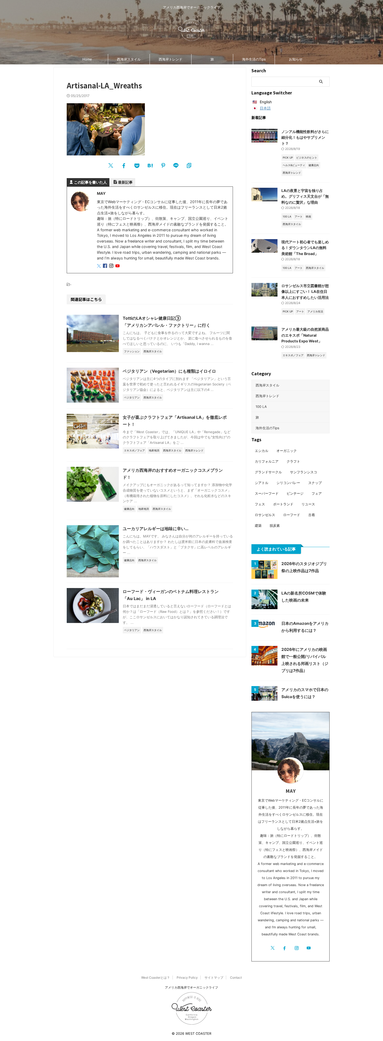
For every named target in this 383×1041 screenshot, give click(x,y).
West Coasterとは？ (155, 977)
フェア (317, 493)
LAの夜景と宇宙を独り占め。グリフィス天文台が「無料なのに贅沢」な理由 (305, 196)
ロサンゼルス (265, 515)
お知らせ (295, 59)
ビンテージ (295, 493)
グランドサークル (268, 472)
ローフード (291, 515)
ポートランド (283, 504)
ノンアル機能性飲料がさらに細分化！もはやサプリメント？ (305, 137)
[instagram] (111, 266)
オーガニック (286, 451)
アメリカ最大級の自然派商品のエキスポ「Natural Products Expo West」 (305, 335)
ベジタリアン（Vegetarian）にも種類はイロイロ (169, 371)
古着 (311, 515)
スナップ (315, 483)
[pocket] (137, 165)
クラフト (293, 461)
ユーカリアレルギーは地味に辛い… (156, 528)
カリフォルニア (267, 461)
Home (87, 59)
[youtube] (118, 266)
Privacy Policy (187, 977)
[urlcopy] (189, 165)
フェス (260, 504)
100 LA (261, 406)
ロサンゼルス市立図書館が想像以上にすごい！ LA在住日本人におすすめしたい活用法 (305, 291)
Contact (236, 977)
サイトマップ (214, 977)
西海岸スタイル (129, 59)
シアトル (261, 483)
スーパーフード (267, 493)
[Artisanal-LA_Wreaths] (150, 165)
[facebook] (124, 165)
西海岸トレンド (170, 59)
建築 (258, 525)
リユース (308, 504)
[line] (176, 165)
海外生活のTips (254, 59)
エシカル (261, 451)
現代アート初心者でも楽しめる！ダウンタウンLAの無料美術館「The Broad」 (305, 248)
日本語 (265, 108)
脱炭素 (275, 525)
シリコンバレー (288, 483)
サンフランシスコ (303, 472)
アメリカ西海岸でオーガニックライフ (191, 987)
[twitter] (111, 165)
